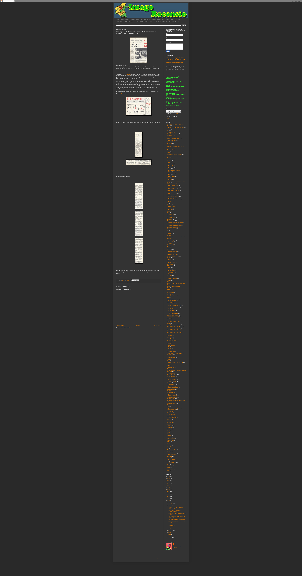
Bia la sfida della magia (172, 155)
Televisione (169, 437)
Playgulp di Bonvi (171, 351)
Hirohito (169, 277)
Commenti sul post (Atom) (126, 327)
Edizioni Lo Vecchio (171, 217)
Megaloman (169, 335)
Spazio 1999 (170, 416)
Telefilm (168, 432)
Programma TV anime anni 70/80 (174, 356)
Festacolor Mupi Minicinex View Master (175, 236)
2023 (168, 482)
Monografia (169, 337)
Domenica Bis (170, 208)
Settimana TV (170, 411)
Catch (168, 177)
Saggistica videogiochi (172, 403)
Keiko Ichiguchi (170, 292)
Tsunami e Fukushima (171, 449)
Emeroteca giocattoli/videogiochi (174, 225)
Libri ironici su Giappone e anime (174, 305)
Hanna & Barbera (171, 270)
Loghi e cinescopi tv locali (172, 313)
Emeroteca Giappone (171, 224)
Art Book (169, 141)
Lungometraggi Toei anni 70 (173, 316)
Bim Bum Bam (170, 159)
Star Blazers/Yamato (171, 417)
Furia (168, 246)
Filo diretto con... (170, 241)
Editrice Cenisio (170, 216)
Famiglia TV (169, 233)
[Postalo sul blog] (134, 280)
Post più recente (120, 325)
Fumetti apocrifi (170, 244)
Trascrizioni (169, 445)
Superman (169, 427)
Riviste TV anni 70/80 (171, 381)
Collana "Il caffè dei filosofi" (173, 185)
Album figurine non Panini (172, 133)
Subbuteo (169, 424)
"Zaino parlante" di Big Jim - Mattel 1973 (176, 519)
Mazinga (169, 333)
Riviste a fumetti (170, 373)
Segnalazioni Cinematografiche (174, 408)
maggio (170, 537)
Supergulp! (169, 425)
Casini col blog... (170, 173)
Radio (168, 365)
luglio (169, 534)
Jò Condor (169, 289)
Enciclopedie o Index (171, 228)
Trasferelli (169, 446)
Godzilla (169, 257)
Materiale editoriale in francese (173, 324)
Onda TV (169, 348)
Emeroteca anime (124, 282)
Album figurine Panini (171, 135)
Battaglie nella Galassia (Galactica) (174, 154)
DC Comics (169, 204)
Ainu (168, 130)
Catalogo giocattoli (171, 176)
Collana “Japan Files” (171, 188)
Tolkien (168, 441)
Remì (168, 368)
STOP (168, 420)
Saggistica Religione (171, 394)
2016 (168, 494)
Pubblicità (169, 359)
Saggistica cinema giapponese (173, 386)
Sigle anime (169, 412)
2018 (168, 491)
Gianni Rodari (128, 74)
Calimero (169, 162)
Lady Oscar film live (171, 303)
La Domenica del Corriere (172, 299)
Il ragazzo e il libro (123, 93)
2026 (168, 476)
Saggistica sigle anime (172, 395)
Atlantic (168, 145)
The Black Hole (170, 440)
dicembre (170, 502)
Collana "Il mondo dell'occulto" (173, 187)
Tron (168, 448)
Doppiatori (169, 209)
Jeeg (168, 287)
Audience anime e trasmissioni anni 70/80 (176, 146)
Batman (168, 152)
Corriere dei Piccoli (171, 198)
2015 (168, 496)
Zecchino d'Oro (170, 469)
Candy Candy (170, 164)
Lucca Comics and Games (172, 315)
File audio (169, 238)
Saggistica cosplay (171, 389)
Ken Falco (169, 294)
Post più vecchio (157, 325)
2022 (168, 483)
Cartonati (169, 168)
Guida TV (169, 267)
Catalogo (169, 174)
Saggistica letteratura (171, 390)
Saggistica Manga (171, 392)
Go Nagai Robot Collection (173, 256)
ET (167, 230)
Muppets (169, 343)
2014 (168, 498)
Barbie (168, 151)
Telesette (169, 435)
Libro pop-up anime (171, 310)
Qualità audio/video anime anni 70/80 (175, 362)
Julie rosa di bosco (171, 291)
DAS (168, 203)
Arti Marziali (169, 143)
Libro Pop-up (170, 308)
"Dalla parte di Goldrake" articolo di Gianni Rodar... (175, 508)
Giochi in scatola (170, 252)
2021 (168, 485)
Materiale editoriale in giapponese (174, 326)
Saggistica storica (171, 398)
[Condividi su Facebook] (137, 280)
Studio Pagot (170, 422)
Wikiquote (150, 77)
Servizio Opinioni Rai (171, 409)
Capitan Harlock (170, 167)
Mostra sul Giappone (171, 340)
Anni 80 (168, 137)
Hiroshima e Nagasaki (172, 278)
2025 (168, 478)
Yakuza (168, 467)
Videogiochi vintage (171, 462)
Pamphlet (169, 350)
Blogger (157, 558)
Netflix (168, 346)
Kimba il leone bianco (171, 295)
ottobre (170, 505)
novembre (170, 503)
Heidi (168, 273)
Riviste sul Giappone (171, 379)
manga (168, 320)
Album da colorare (171, 132)
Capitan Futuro (170, 165)
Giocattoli (169, 249)
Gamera (169, 248)
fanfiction (169, 235)
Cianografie (169, 179)
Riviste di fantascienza (172, 374)
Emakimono (169, 219)
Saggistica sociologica (172, 397)
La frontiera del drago (171, 300)
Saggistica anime (171, 384)
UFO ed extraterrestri (171, 454)
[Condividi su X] (135, 280)
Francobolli (169, 243)
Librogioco (169, 312)
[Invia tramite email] (132, 280)
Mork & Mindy (170, 338)
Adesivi (168, 129)
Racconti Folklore (171, 364)
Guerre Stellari (170, 264)
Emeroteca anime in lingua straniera (175, 222)
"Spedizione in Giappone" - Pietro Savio (175, 127)
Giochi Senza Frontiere (172, 254)
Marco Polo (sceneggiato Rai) (173, 321)
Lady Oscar (169, 302)
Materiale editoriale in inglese (173, 328)
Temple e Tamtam (171, 438)
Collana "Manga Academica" (173, 190)
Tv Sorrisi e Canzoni (171, 453)
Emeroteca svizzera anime (172, 227)
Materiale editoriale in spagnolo (174, 332)
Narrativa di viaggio (171, 345)
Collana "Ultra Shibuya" (172, 193)
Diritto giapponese (171, 206)
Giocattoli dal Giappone (172, 251)
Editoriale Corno (170, 214)
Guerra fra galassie (171, 262)
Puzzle (168, 360)
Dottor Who (169, 211)
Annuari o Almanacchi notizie (173, 138)
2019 (168, 489)
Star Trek (169, 419)
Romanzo (169, 382)
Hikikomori (169, 275)
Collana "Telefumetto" (171, 191)
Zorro (168, 470)
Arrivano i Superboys (171, 140)
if (167, 281)
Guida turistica (170, 265)
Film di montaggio (171, 240)
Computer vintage (171, 195)
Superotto (169, 429)
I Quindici (169, 280)
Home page (138, 325)
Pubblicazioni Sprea (171, 357)
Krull (168, 297)
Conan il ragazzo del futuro (173, 196)
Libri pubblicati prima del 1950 (173, 307)
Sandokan (169, 404)
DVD (168, 212)
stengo (176, 544)
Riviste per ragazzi (171, 376)
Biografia (169, 160)
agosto (170, 532)
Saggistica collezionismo (172, 387)
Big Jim (168, 157)
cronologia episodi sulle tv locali (174, 200)
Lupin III (169, 318)
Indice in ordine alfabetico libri (173, 286)
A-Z (168, 118)
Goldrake (129, 282)
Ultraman (169, 457)
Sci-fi (168, 406)
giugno (170, 536)
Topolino (169, 443)
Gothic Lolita (169, 261)
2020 (168, 487)
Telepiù (168, 433)
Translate (176, 113)
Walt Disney (169, 465)
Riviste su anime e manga (172, 378)
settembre (170, 530)
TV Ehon (169, 451)
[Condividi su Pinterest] (138, 280)
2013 (168, 500)
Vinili (168, 464)
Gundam (169, 269)
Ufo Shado (169, 456)
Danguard (169, 201)
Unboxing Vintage (171, 459)
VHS (168, 461)
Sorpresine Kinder (171, 414)
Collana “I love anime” (172, 183)
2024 (168, 480)
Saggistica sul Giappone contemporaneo (176, 400)
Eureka (168, 232)
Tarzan (168, 430)
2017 (168, 493)
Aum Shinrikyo (170, 149)
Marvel (168, 323)
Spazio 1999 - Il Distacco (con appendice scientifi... (174, 511)
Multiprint (169, 342)
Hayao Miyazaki (170, 272)
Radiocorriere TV (170, 367)
